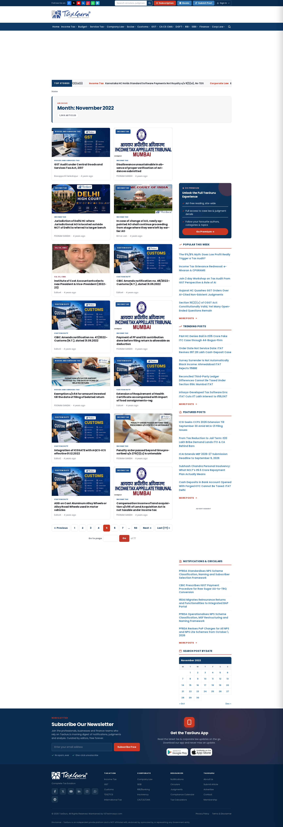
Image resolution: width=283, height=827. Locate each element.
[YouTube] (79, 3)
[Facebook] (69, 3)
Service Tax (97, 26)
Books (185, 3)
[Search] (149, 3)
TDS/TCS (108, 794)
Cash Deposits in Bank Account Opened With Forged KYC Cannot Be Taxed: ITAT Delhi (205, 486)
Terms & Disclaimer (221, 813)
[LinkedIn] (83, 3)
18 (213, 685)
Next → (147, 528)
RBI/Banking (143, 789)
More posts (186, 318)
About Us (208, 779)
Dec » (228, 703)
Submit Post (205, 3)
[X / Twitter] (74, 3)
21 (183, 691)
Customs (142, 26)
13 (227, 678)
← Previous (61, 528)
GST (153, 26)
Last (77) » (163, 528)
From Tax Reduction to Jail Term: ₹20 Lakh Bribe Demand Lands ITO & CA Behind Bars (203, 442)
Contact (208, 794)
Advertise (209, 789)
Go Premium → (205, 231)
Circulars (175, 784)
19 (220, 685)
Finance (204, 26)
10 (205, 678)
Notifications (177, 779)
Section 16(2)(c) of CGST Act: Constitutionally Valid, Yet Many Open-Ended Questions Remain (204, 306)
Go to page (95, 538)
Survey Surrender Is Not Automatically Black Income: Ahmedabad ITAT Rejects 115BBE (204, 364)
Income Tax (68, 26)
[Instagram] (88, 3)
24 (205, 691)
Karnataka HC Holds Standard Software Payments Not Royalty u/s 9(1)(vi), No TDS (118, 83)
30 (197, 697)
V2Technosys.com (113, 813)
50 (135, 528)
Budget (82, 26)
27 (227, 691)
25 (212, 691)
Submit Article (211, 784)
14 (183, 685)
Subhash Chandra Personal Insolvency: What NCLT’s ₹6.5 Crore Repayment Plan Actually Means (204, 470)
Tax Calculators (178, 799)
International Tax (113, 799)
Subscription (166, 3)
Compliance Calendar (182, 794)
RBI (187, 26)
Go (124, 538)
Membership (210, 799)
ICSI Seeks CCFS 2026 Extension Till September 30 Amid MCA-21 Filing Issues (201, 426)
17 (205, 685)
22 (190, 691)
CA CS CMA (166, 26)
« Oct (182, 703)
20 (227, 685)
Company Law (115, 26)
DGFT (179, 26)
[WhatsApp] (93, 3)
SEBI (194, 26)
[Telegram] (98, 3)
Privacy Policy (202, 813)
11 (213, 678)
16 (198, 685)
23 (197, 691)
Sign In (223, 3)
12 (220, 678)
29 (190, 697)
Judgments (176, 789)
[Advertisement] (141, 55)
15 (190, 685)
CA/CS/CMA (143, 799)
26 (220, 691)
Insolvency (143, 794)
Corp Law (217, 26)
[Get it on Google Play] (177, 752)
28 (182, 697)
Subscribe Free (126, 747)
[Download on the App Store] (201, 752)
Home (55, 26)
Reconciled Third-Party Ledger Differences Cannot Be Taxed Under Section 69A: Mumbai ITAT (202, 380)
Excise (130, 26)
